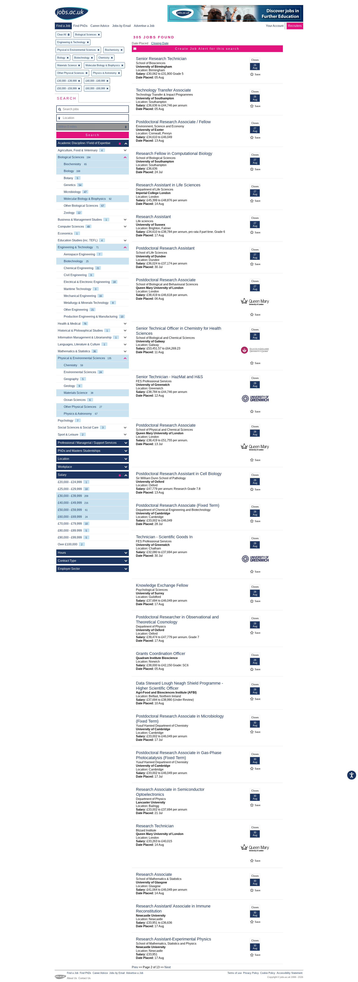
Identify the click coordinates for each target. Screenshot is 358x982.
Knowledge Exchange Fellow (162, 585)
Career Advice (99, 25)
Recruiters (295, 25)
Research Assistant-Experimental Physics (173, 939)
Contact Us (84, 978)
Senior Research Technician (161, 58)
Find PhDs (80, 25)
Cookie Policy (267, 973)
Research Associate (154, 874)
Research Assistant (153, 216)
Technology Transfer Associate (163, 90)
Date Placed (140, 43)
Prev (135, 967)
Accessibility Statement (289, 973)
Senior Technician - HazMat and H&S (169, 376)
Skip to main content (14, 3)
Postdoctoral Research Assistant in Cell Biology (179, 473)
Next (167, 967)
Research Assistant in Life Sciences (168, 185)
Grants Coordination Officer (160, 653)
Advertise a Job (144, 25)
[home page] (71, 14)
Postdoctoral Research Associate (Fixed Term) (177, 505)
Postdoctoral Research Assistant (165, 248)
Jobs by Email (121, 25)
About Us (72, 978)
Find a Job (63, 25)
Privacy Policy (251, 973)
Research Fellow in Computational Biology (174, 153)
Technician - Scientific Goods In (164, 537)
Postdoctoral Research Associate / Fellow (173, 121)
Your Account (274, 25)
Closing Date (160, 43)
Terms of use (234, 973)
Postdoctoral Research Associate (166, 280)
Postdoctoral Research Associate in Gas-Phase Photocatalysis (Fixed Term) (178, 755)
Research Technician (155, 826)
